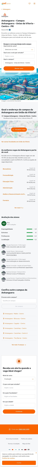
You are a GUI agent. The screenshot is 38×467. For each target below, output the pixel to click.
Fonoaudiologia (8, 175)
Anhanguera (6, 9)
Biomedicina (7, 169)
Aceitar (19, 463)
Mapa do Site (26, 443)
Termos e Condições (14, 443)
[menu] (34, 3)
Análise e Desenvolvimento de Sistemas (14, 194)
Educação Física (8, 181)
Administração (7, 188)
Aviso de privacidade (12, 439)
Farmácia (6, 200)
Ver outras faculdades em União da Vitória (15, 142)
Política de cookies (26, 439)
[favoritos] (29, 3)
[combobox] (19, 56)
